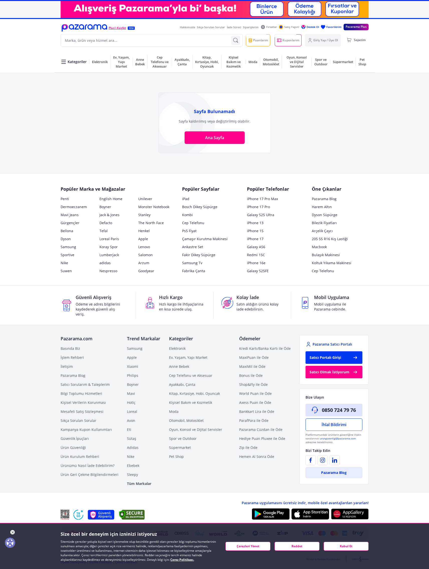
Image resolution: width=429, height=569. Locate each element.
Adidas (132, 447)
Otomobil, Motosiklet (186, 420)
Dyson (66, 238)
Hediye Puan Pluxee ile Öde (262, 438)
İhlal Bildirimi (334, 424)
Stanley (144, 214)
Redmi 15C (256, 254)
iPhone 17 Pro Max (262, 198)
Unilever (145, 198)
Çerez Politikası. (182, 559)
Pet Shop (176, 456)
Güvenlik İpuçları (75, 438)
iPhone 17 (255, 238)
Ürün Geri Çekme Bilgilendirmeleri (89, 474)
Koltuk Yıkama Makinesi (331, 262)
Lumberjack (109, 254)
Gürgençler (70, 222)
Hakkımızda (187, 27)
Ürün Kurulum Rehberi (80, 456)
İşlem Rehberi (72, 357)
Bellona (67, 230)
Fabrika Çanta (193, 270)
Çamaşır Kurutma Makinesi (205, 238)
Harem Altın (322, 206)
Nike (64, 262)
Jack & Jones (109, 214)
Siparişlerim (251, 27)
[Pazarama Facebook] (311, 460)
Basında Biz (70, 348)
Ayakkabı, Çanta (182, 384)
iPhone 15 (255, 230)
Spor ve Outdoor (183, 438)
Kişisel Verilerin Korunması (83, 402)
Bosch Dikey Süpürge (199, 206)
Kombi (187, 214)
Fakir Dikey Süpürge (198, 254)
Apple (143, 238)
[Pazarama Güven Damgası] (78, 515)
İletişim (67, 366)
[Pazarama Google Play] (271, 513)
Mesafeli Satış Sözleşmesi (82, 411)
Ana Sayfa (214, 137)
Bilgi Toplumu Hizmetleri (81, 393)
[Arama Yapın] (235, 40)
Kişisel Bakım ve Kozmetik (190, 402)
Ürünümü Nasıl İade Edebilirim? (87, 465)
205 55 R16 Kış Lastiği (330, 238)
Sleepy (132, 474)
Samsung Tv (192, 262)
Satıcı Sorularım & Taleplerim (85, 384)
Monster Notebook (153, 206)
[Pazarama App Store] (310, 513)
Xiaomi (132, 366)
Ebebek (133, 465)
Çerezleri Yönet (248, 546)
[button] (84, 28)
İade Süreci (234, 27)
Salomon (145, 254)
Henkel (144, 230)
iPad (185, 198)
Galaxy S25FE (258, 270)
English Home (110, 198)
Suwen (66, 270)
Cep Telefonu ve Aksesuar (190, 375)
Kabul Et (346, 546)
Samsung (68, 246)
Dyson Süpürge (324, 214)
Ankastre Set (192, 246)
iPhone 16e (256, 262)
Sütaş (131, 438)
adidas (105, 262)
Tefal (103, 230)
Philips (132, 375)
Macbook (319, 246)
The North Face (151, 222)
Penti (65, 198)
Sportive (67, 254)
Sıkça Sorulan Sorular (211, 27)
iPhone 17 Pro (258, 206)
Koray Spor (108, 246)
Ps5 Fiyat (189, 230)
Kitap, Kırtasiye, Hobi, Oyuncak (194, 393)
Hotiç (131, 402)
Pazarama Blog (324, 198)
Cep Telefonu (193, 222)
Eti (129, 429)
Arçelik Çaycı (322, 230)
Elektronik (177, 348)
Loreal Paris (109, 238)
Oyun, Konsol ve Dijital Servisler (195, 429)
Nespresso (108, 270)
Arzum (143, 262)
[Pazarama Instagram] (323, 460)
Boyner (105, 206)
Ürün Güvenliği (73, 447)
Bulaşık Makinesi (326, 254)
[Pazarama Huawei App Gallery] (350, 514)
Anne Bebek (179, 366)
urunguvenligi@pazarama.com (338, 438)
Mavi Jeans (70, 214)
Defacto (105, 222)
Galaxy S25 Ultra (260, 214)
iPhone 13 (255, 222)
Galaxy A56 (256, 246)
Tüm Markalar (139, 483)
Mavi (131, 393)
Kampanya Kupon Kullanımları (86, 429)
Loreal (132, 411)
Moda (174, 411)
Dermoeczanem (74, 206)
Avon (131, 420)
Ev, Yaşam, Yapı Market (188, 357)
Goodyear (146, 270)
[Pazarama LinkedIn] (335, 460)
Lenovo (144, 246)
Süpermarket (180, 447)
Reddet (297, 546)
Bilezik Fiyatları (324, 222)
